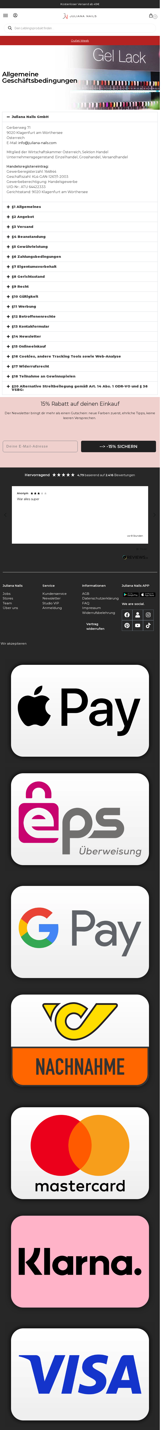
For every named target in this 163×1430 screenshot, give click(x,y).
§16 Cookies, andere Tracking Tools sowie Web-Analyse (66, 356)
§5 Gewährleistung (30, 247)
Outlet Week (80, 40)
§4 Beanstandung (29, 237)
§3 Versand (22, 227)
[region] (80, 515)
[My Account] (15, 15)
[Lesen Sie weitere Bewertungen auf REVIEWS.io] (135, 557)
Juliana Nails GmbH (30, 117)
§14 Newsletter (26, 336)
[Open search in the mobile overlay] (80, 28)
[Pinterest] (127, 625)
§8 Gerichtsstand (28, 277)
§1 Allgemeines (26, 207)
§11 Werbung (24, 307)
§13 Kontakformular (30, 326)
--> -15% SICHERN (118, 446)
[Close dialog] (155, 1424)
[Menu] (9, 16)
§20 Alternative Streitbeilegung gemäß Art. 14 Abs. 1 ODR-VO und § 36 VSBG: (80, 388)
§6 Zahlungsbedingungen (36, 257)
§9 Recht (20, 287)
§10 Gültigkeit (25, 297)
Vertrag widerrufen (95, 626)
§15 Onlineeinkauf (29, 346)
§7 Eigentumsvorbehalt (34, 267)
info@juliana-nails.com (37, 143)
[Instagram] (148, 615)
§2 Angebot (23, 217)
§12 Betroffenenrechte (34, 316)
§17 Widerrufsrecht (30, 366)
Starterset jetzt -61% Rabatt (79, 1424)
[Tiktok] (148, 625)
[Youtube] (137, 625)
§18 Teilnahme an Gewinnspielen (43, 376)
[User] (137, 615)
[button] (152, 16)
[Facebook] (127, 615)
